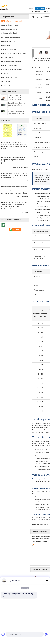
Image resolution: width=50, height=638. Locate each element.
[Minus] (46, 580)
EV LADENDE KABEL (8, 85)
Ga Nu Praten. (34, 11)
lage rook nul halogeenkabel (10, 37)
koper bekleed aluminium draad (11, 69)
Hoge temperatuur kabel (9, 65)
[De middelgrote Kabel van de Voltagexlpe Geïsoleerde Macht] (4, 105)
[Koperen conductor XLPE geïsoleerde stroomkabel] (4, 112)
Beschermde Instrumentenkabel (11, 61)
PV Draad (4, 73)
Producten (40, 9)
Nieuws (45, 12)
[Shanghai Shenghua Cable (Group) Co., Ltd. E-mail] (33, 544)
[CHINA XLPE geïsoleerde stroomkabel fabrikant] (5, 8)
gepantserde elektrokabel (9, 25)
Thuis (31, 9)
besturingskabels (7, 57)
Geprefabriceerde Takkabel (10, 77)
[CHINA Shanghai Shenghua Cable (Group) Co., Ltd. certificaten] (7, 130)
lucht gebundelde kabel (9, 49)
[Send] (47, 634)
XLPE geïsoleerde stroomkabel (11, 21)
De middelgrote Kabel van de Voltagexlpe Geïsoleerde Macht (17, 105)
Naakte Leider (6, 45)
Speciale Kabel (6, 81)
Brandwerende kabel (8, 41)
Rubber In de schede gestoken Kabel (13, 53)
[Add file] (3, 634)
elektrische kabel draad (9, 33)
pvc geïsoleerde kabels (9, 29)
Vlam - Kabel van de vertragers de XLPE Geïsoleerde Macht (14, 97)
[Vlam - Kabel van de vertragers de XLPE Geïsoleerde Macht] (4, 97)
